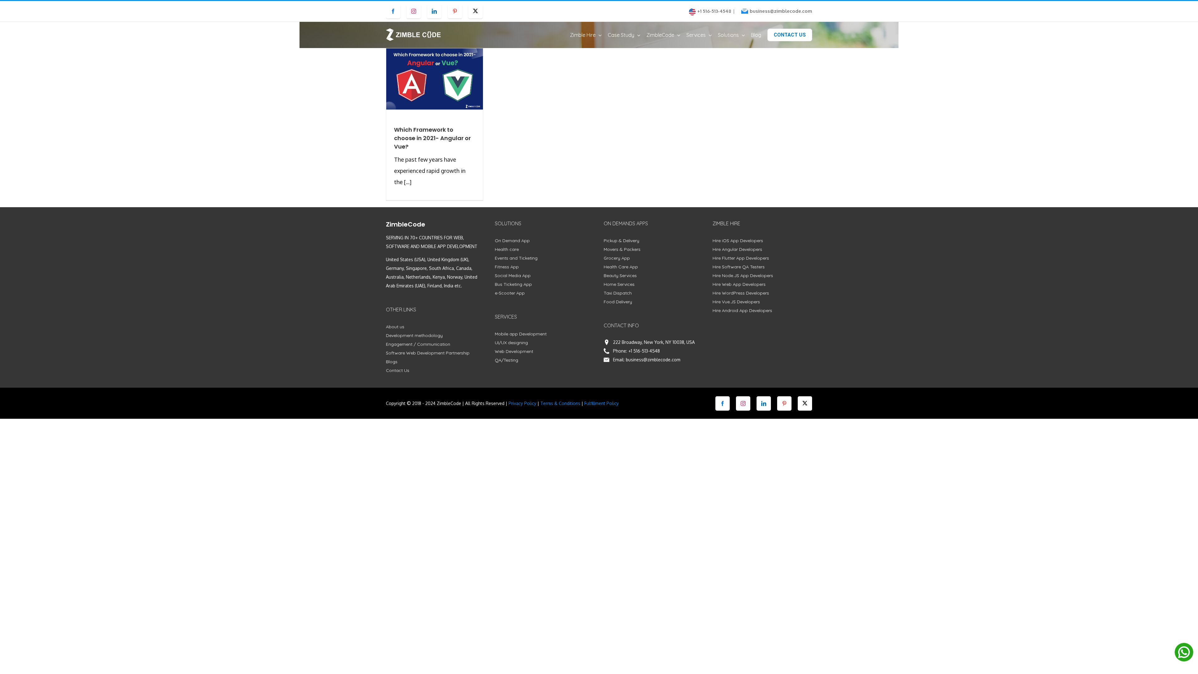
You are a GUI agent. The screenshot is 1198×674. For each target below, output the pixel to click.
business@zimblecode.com (781, 11)
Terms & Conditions (560, 403)
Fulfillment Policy (601, 403)
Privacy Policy (522, 403)
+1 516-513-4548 (644, 351)
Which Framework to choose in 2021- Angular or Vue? (432, 138)
